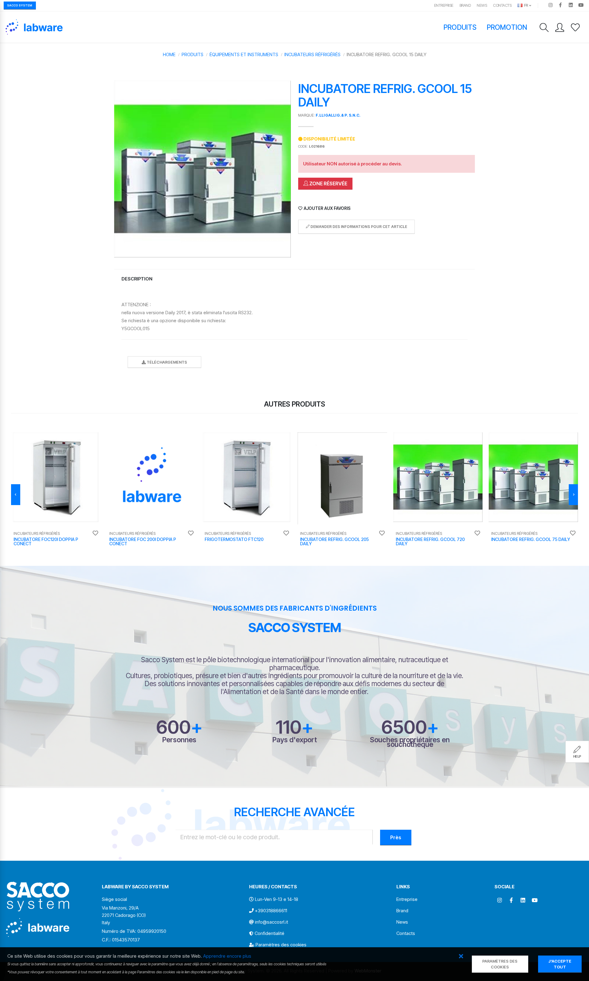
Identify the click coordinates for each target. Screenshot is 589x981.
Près (395, 837)
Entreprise (443, 5)
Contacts (502, 5)
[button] (461, 956)
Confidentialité (269, 933)
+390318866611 (271, 910)
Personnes (179, 739)
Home (169, 54)
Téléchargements (166, 362)
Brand (465, 5)
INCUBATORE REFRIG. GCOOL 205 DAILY (334, 541)
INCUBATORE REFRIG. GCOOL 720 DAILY (430, 541)
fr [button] (525, 5)
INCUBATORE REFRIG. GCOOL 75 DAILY (530, 539)
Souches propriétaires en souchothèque (410, 742)
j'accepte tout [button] (559, 964)
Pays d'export (294, 739)
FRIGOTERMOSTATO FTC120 (234, 539)
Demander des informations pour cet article (358, 226)
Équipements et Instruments (244, 54)
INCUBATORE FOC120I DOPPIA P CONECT (45, 541)
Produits (460, 27)
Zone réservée (327, 183)
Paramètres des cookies (281, 945)
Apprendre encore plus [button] (227, 956)
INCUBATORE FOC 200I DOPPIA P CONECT (142, 541)
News (482, 5)
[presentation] (15, 494)
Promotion (507, 27)
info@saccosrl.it (271, 922)
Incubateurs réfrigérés (312, 54)
